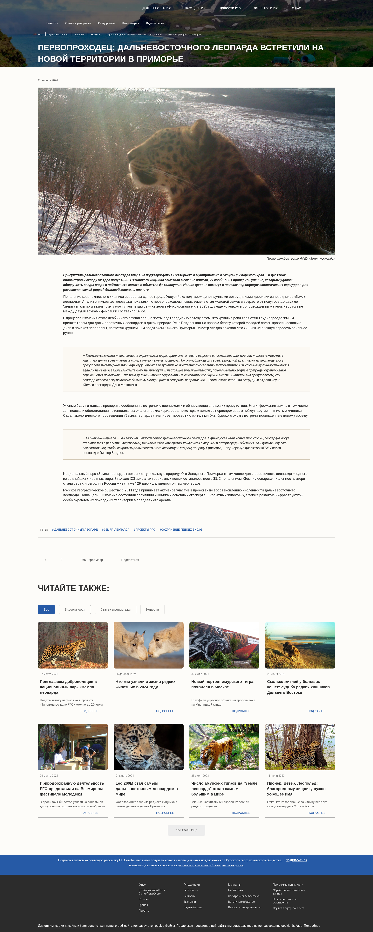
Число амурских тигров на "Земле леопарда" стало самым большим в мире (224, 788)
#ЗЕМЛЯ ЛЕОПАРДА (115, 529)
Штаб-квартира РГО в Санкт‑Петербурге (152, 892)
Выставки (190, 901)
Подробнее (89, 711)
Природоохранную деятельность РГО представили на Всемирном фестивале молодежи (72, 788)
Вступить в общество (241, 901)
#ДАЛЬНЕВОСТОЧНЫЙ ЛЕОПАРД (75, 529)
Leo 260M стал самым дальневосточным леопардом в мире (147, 788)
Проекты (144, 910)
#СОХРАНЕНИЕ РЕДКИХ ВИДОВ (181, 529)
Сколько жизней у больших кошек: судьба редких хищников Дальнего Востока (298, 687)
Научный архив (193, 907)
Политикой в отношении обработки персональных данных (211, 865)
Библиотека (235, 890)
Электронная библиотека (244, 896)
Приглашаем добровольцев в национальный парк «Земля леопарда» (68, 687)
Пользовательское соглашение (285, 901)
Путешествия (192, 884)
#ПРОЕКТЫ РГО (144, 529)
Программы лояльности (288, 884)
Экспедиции (191, 890)
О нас (142, 884)
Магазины (234, 884)
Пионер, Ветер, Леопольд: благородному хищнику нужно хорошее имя (296, 788)
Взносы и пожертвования (244, 907)
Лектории (189, 896)
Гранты (143, 905)
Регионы (144, 899)
